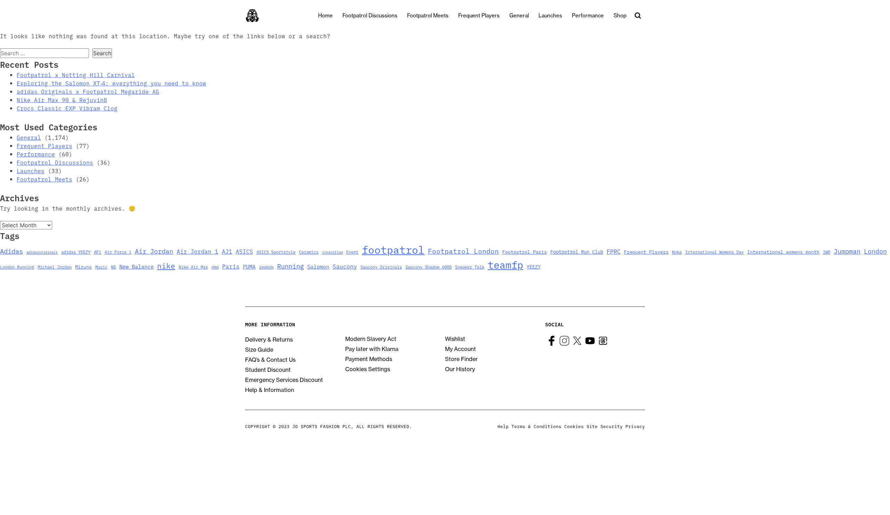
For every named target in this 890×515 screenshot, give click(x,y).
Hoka (677, 252)
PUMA (249, 266)
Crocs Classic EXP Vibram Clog (67, 108)
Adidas (11, 250)
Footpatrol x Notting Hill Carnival (76, 75)
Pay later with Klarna (371, 348)
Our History (460, 369)
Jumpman (847, 250)
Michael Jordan (55, 267)
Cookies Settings (367, 369)
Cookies (574, 426)
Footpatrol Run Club (576, 251)
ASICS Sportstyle (276, 252)
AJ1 (227, 251)
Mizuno (83, 266)
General (519, 15)
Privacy (635, 426)
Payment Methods (368, 358)
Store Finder (461, 358)
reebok (266, 267)
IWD (826, 252)
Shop (620, 15)
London (875, 250)
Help (503, 426)
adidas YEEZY (75, 252)
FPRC (614, 251)
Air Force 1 (118, 252)
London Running (17, 267)
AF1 (97, 252)
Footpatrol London (463, 250)
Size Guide (259, 349)
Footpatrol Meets (427, 15)
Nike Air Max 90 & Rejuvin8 (62, 100)
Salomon (318, 266)
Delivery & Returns (269, 339)
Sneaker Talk (469, 267)
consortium (332, 252)
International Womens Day (714, 252)
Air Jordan (154, 250)
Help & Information (269, 389)
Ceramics (308, 252)
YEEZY (534, 266)
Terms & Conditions (536, 426)
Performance (588, 15)
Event (352, 252)
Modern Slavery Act (370, 338)
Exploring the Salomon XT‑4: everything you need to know (111, 83)
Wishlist (455, 338)
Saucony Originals (381, 267)
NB (113, 267)
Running (290, 265)
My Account (460, 348)
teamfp (505, 264)
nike (166, 265)
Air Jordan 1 (197, 251)
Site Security (604, 426)
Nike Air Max (193, 267)
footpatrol (393, 249)
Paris (231, 266)
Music (101, 267)
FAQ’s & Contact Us (270, 359)
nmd (215, 267)
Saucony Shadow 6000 (428, 267)
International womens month (783, 251)
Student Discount (268, 369)
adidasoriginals (42, 252)
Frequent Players (479, 15)
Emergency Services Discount (284, 379)
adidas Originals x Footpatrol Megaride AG (88, 91)
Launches (550, 15)
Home (325, 15)
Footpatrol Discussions (369, 15)
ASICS (244, 251)
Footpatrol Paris (524, 251)
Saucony (345, 266)
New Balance (136, 266)
